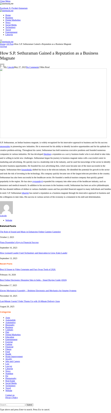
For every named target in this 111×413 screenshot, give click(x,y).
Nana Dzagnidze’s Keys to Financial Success (19, 242)
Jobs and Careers (12, 361)
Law (7, 364)
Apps (7, 317)
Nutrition (9, 373)
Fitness (8, 349)
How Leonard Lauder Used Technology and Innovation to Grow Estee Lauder (33, 253)
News (7, 22)
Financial (9, 347)
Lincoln (10, 67)
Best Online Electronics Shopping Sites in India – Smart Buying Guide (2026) (33, 280)
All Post (3, 46)
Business (9, 17)
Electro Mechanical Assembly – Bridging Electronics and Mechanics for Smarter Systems (38, 290)
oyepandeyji (37, 181)
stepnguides (5, 146)
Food (7, 351)
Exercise (9, 342)
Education (9, 337)
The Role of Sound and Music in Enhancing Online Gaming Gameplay (30, 232)
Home (8, 15)
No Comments (32, 67)
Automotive (10, 322)
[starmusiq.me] (6, 10)
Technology (10, 27)
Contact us (9, 395)
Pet (6, 376)
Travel (8, 30)
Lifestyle (9, 34)
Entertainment (11, 32)
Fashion (8, 344)
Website (8, 390)
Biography (9, 325)
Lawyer (8, 366)
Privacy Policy (11, 397)
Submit (29, 405)
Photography (10, 378)
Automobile (10, 320)
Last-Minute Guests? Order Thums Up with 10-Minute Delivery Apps (30, 301)
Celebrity (9, 330)
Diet (7, 332)
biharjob (25, 193)
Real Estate (10, 381)
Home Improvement (14, 356)
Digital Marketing (13, 20)
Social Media (11, 25)
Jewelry (8, 359)
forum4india (26, 169)
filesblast (47, 154)
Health (8, 354)
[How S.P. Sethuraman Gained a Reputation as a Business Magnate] (53, 137)
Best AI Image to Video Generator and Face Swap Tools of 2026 (28, 269)
